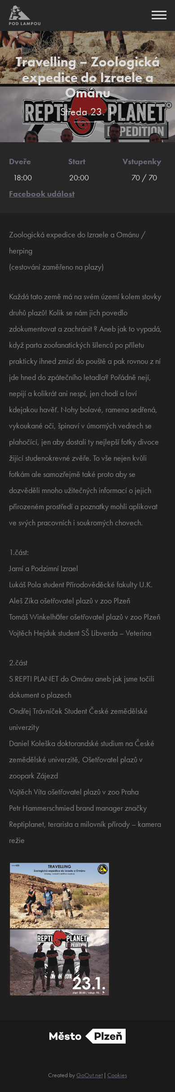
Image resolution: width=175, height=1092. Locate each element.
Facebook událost (41, 193)
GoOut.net (89, 1075)
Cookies (117, 1075)
